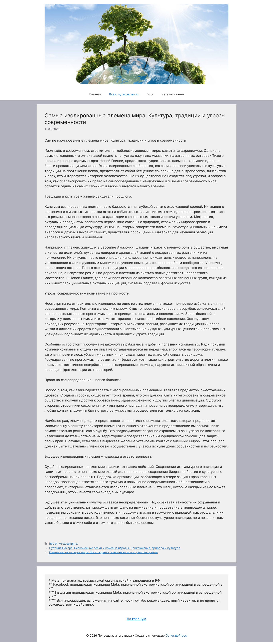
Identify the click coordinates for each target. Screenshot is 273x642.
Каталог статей (173, 94)
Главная (95, 94)
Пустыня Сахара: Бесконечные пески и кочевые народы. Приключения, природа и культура (114, 548)
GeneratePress (176, 635)
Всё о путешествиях (124, 94)
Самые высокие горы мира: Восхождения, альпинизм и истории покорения (103, 552)
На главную (136, 619)
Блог (150, 94)
